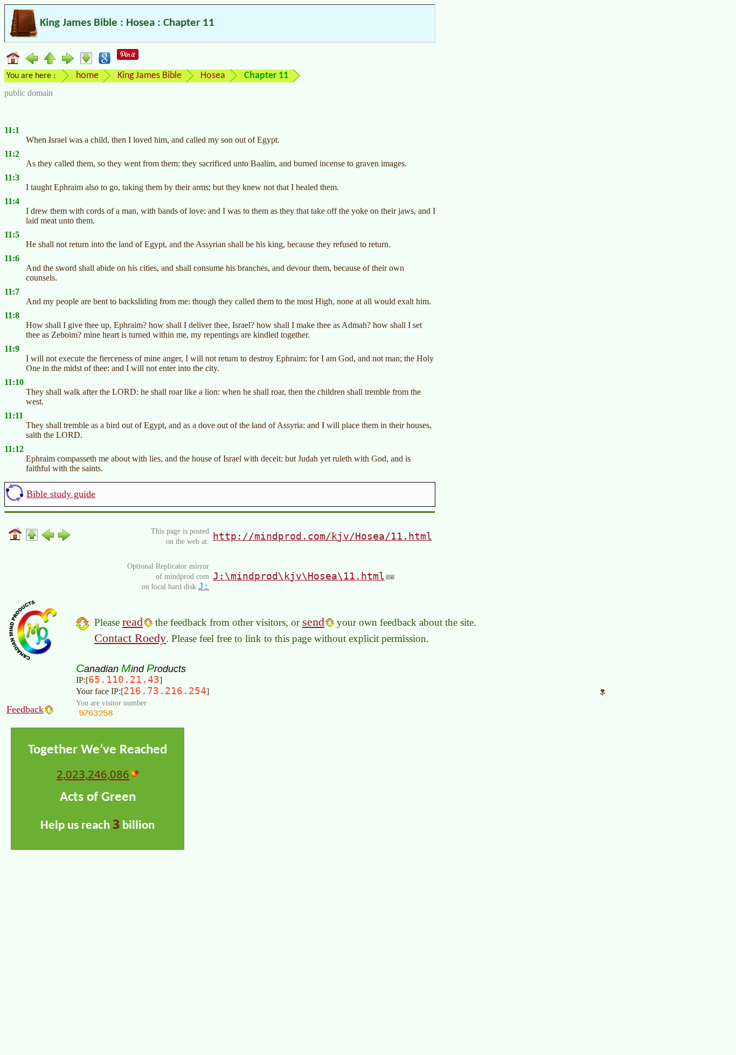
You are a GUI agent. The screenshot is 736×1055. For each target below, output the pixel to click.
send (313, 621)
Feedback (25, 709)
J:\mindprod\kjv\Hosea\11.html (299, 576)
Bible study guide (60, 493)
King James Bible (149, 76)
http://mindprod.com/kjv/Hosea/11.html (322, 536)
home (87, 76)
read (132, 621)
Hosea (212, 76)
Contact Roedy (130, 638)
